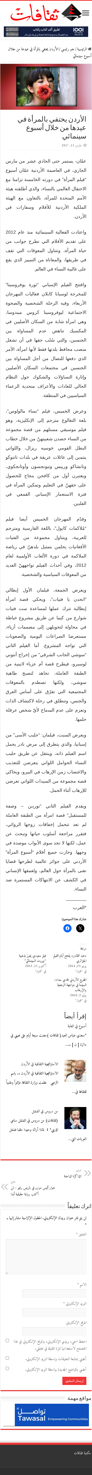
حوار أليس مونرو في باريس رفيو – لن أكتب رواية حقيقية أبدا (33, 1189)
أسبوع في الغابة (77, 1026)
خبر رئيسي (67, 49)
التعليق (81, 1234)
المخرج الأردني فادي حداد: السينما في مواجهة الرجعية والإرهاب (70, 985)
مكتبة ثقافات (82, 1453)
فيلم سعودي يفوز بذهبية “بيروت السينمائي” (32, 958)
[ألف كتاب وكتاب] (46, 31)
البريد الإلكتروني (74, 1303)
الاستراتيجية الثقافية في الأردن (39, 1064)
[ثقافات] (46, 11)
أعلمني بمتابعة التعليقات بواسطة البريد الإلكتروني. (55, 1359)
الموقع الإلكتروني (76, 1322)
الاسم (81, 1284)
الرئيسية (82, 49)
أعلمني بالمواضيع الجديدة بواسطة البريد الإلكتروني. (55, 1369)
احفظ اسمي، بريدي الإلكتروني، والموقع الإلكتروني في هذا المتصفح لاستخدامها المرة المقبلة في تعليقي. (50, 1345)
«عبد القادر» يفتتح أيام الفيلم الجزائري (69, 958)
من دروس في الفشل (45, 1111)
